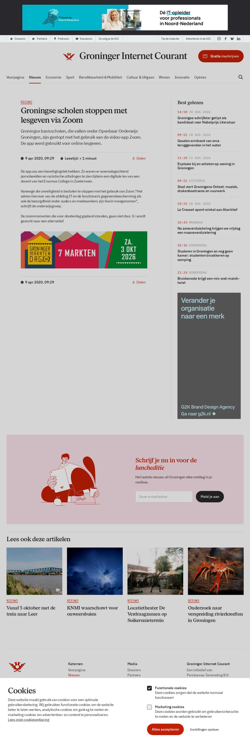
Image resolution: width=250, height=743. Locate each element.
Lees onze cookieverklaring (28, 719)
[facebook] (225, 38)
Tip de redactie (170, 38)
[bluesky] (232, 38)
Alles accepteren (165, 729)
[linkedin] (238, 38)
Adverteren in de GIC (198, 38)
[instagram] (219, 38)
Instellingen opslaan (204, 729)
